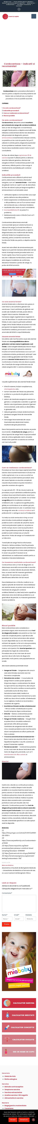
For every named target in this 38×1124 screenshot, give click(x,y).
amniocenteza (7, 138)
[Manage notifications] (33, 1119)
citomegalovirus (10, 389)
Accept (12, 1119)
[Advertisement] (19, 40)
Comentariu (7, 893)
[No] (36, 1117)
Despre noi (7, 1)
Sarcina (5, 1084)
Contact (19, 6)
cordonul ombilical (24, 510)
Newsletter (31, 3)
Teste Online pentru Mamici (23, 1)
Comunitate (10, 4)
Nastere (5, 1103)
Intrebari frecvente (24, 4)
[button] (33, 16)
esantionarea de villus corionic (15, 754)
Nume (4, 915)
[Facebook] (19, 9)
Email (16, 915)
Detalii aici (24, 1119)
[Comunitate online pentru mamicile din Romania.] (10, 16)
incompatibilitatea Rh (11, 210)
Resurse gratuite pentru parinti (13, 3)
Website (28, 915)
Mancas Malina (7, 865)
